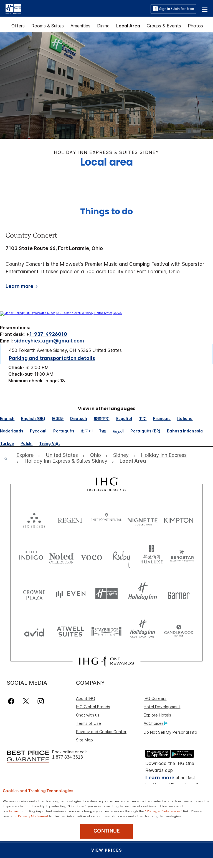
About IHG (85, 698)
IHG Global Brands (93, 706)
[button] (204, 9)
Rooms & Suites (47, 26)
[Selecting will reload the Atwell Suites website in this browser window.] (70, 631)
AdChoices (154, 723)
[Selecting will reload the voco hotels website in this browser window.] (91, 556)
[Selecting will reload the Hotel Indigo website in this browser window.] (31, 556)
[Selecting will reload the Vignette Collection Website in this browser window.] (143, 519)
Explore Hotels (157, 715)
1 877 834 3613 (67, 757)
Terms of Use (88, 723)
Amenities (80, 26)
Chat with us (87, 715)
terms (14, 810)
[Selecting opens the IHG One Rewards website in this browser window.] (106, 661)
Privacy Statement (33, 815)
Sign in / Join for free (176, 9)
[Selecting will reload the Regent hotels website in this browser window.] (70, 519)
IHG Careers (155, 698)
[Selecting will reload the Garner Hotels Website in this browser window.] (179, 594)
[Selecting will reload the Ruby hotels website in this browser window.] (122, 556)
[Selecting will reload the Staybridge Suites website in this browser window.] (106, 631)
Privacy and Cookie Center (101, 731)
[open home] (8, 458)
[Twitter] (26, 701)
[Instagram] (40, 701)
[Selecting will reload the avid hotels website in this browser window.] (34, 631)
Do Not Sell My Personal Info (170, 732)
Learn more (159, 777)
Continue (106, 830)
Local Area (128, 26)
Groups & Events (164, 26)
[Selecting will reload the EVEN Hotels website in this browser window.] (70, 594)
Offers (18, 26)
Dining (103, 26)
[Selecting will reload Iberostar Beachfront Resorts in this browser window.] (182, 556)
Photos (195, 26)
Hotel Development (162, 706)
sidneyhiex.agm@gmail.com (49, 341)
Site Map (84, 740)
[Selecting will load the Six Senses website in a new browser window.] (34, 519)
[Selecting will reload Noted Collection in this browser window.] (61, 556)
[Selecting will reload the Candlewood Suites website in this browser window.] (179, 631)
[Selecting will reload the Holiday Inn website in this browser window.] (143, 594)
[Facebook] (12, 701)
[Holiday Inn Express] (13, 8)
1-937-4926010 (48, 334)
